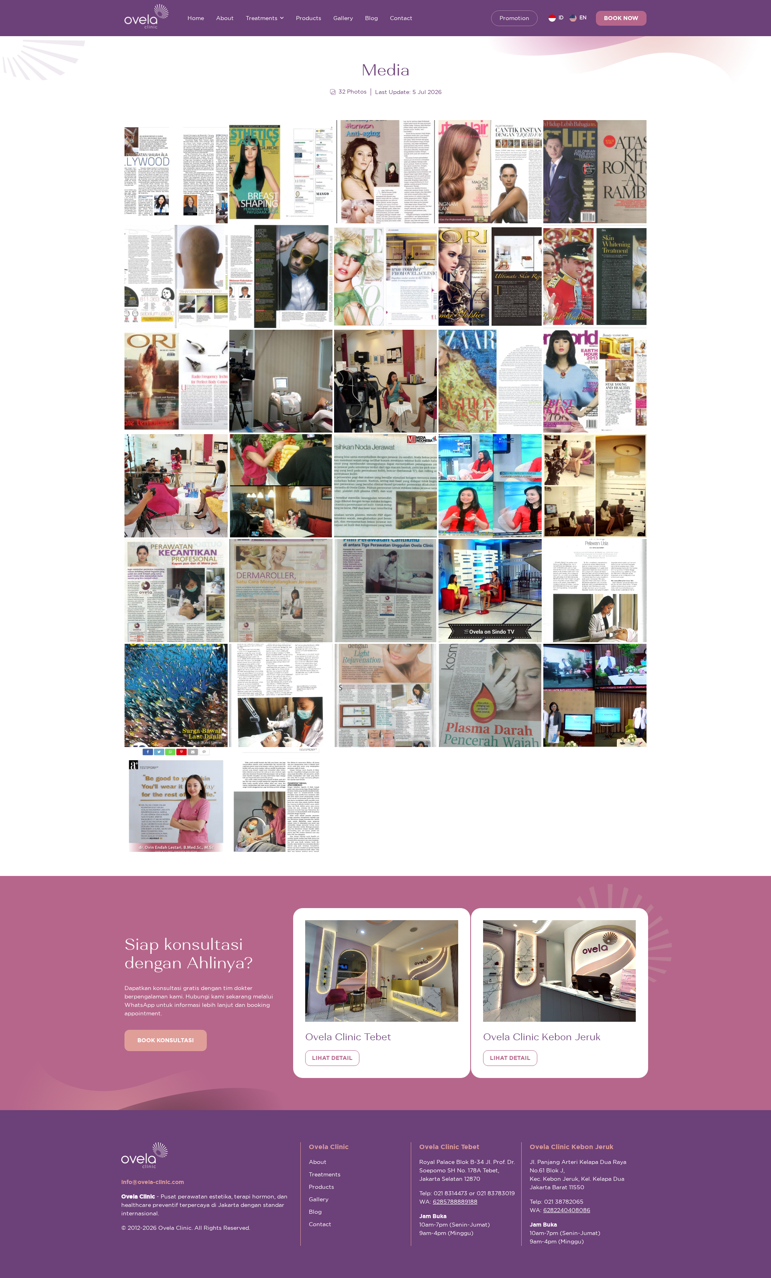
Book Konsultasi (165, 1040)
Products (308, 18)
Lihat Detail (332, 1058)
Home (196, 18)
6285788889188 (455, 1201)
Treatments (261, 18)
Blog (371, 18)
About (225, 18)
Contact (401, 18)
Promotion (514, 18)
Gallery (343, 18)
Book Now (621, 18)
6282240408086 (566, 1210)
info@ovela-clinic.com (152, 1182)
